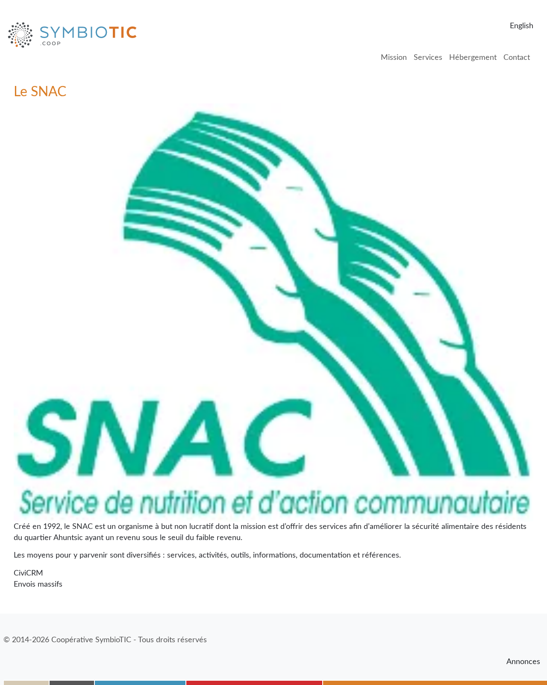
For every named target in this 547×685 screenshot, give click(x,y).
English (521, 26)
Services (428, 58)
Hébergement (473, 58)
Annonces (523, 662)
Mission (394, 58)
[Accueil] (75, 35)
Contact (516, 58)
